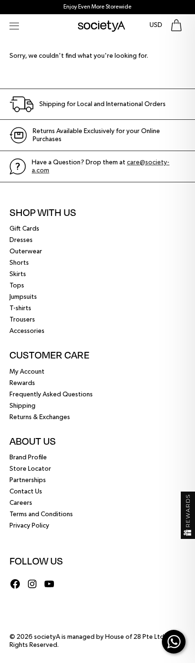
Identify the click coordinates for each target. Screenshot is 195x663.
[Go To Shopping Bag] (176, 25)
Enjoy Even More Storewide (97, 7)
